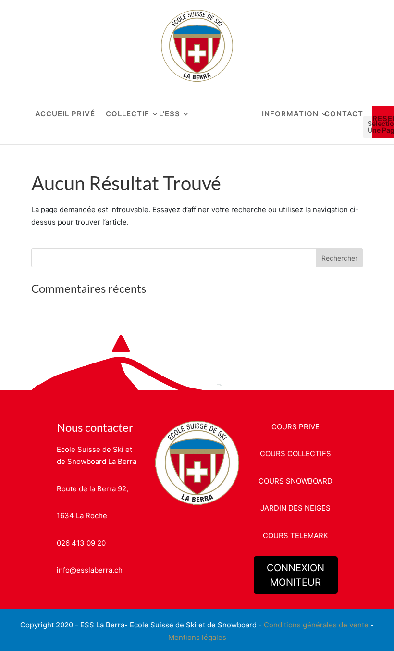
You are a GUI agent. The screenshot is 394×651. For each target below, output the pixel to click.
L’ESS (169, 114)
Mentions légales (197, 637)
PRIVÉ (83, 114)
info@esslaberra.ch (90, 570)
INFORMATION (290, 114)
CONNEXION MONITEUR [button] (295, 575)
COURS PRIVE (295, 426)
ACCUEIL (52, 114)
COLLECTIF (127, 114)
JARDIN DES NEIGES (295, 508)
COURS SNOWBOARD (295, 481)
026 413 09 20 (81, 543)
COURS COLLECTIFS (295, 453)
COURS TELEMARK (295, 535)
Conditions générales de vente (316, 624)
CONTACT (343, 114)
